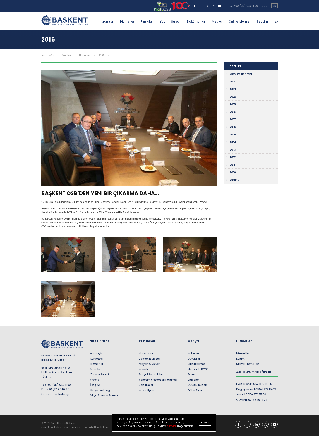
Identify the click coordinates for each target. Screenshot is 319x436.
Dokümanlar (196, 21)
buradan (172, 426)
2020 (233, 97)
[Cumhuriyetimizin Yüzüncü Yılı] (162, 6)
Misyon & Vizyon (149, 364)
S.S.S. (265, 6)
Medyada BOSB (198, 369)
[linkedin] (207, 4)
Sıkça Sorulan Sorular (104, 395)
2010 (233, 172)
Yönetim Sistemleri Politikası (158, 380)
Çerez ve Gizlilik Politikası (92, 427)
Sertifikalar (146, 385)
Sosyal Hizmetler (247, 364)
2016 (233, 127)
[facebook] (194, 4)
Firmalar (147, 21)
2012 (233, 157)
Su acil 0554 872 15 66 (251, 394)
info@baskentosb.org (55, 394)
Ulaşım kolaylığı (100, 390)
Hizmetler (127, 21)
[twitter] (201, 4)
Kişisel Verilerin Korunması (57, 427)
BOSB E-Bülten (197, 385)
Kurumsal (107, 21)
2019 (233, 104)
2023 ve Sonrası (241, 74)
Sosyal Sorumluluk (151, 374)
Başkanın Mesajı (149, 359)
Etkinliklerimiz (196, 364)
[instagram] (213, 4)
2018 (233, 112)
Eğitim (240, 359)
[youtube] (219, 4)
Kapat (205, 422)
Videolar (193, 380)
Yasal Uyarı (146, 390)
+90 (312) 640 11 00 (245, 6)
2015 (233, 134)
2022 (233, 81)
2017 (233, 119)
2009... (234, 180)
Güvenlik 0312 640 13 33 (251, 400)
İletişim (262, 21)
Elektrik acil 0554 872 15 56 (254, 384)
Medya (217, 21)
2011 (232, 165)
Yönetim (144, 369)
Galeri (191, 374)
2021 (233, 89)
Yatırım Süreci (170, 21)
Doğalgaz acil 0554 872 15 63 (256, 389)
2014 (233, 142)
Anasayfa (96, 353)
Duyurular (194, 359)
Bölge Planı (195, 390)
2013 (233, 149)
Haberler (193, 353)
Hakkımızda (146, 353)
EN (274, 6)
